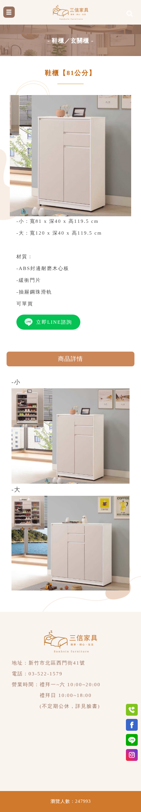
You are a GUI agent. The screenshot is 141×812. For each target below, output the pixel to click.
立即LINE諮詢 (54, 322)
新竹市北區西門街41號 (57, 663)
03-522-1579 (46, 673)
